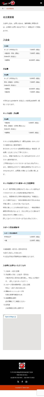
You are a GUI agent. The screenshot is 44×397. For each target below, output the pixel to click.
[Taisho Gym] (22, 368)
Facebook (22, 381)
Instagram (26, 381)
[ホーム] (2, 8)
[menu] (41, 3)
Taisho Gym (25, 387)
